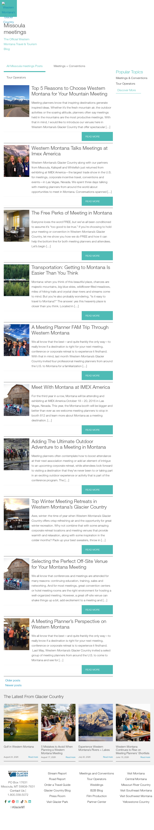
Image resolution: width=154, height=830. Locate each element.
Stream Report (57, 773)
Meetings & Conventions (131, 78)
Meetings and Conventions (96, 773)
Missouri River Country (135, 784)
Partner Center (96, 801)
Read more (92, 136)
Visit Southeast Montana (136, 790)
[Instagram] (17, 801)
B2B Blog (96, 790)
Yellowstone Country (136, 801)
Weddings (96, 784)
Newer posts (13, 685)
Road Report (57, 779)
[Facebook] (6, 801)
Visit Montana (136, 773)
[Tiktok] (22, 801)
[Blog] (26, 801)
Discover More (126, 90)
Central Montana (136, 779)
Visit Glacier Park (57, 801)
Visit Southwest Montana (136, 796)
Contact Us (17, 790)
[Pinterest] (13, 801)
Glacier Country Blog (57, 790)
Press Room (57, 796)
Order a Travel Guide (57, 784)
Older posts (12, 680)
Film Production (97, 796)
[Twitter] (9, 801)
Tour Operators (125, 83)
